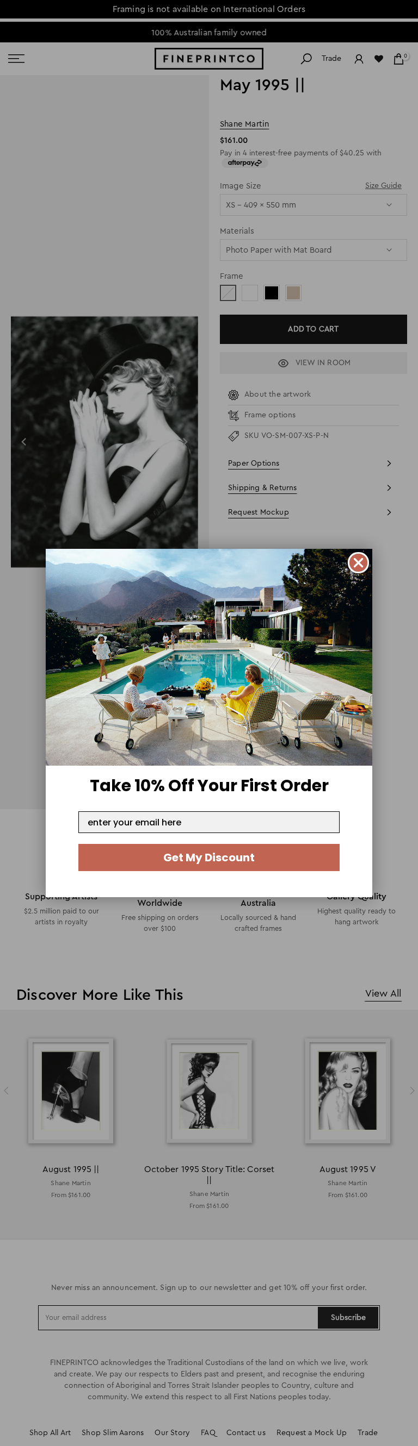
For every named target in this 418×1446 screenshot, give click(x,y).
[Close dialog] (358, 562)
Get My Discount (209, 857)
